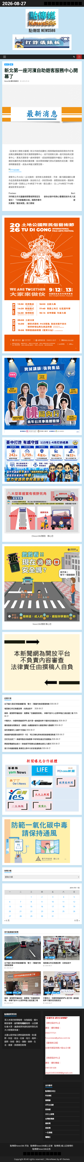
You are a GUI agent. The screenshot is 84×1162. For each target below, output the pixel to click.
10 (53, 902)
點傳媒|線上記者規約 (63, 1145)
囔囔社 (48, 1137)
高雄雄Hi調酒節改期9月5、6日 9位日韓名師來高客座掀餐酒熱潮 (29, 734)
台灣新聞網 (49, 1118)
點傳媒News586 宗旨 (19, 1145)
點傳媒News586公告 (41, 1149)
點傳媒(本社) (50, 1091)
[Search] (74, 57)
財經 (11, 64)
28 (21, 916)
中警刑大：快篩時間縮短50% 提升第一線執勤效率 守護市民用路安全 (31, 720)
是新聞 (48, 1127)
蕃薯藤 (48, 1100)
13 (10, 906)
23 (42, 911)
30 (42, 916)
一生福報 (48, 1132)
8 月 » (77, 920)
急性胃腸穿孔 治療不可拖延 (15, 730)
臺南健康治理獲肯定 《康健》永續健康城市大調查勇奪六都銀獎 (29, 725)
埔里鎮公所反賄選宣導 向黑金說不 (19, 708)
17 (53, 906)
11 (63, 902)
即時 (79, 57)
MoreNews (51, 1159)
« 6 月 (7, 920)
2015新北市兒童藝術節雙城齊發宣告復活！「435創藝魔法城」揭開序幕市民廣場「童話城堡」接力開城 (25, 198)
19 (74, 906)
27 (10, 916)
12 (74, 902)
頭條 (19, 992)
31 (53, 916)
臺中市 (15, 992)
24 (53, 911)
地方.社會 (9, 957)
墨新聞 (48, 1123)
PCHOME (48, 1095)
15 (31, 906)
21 (21, 911)
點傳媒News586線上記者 (41, 1145)
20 (10, 911)
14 (21, 906)
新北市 (6, 64)
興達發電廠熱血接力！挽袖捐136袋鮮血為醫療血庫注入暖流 (27, 743)
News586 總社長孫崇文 (11, 81)
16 (42, 906)
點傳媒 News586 (42, 30)
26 (74, 911)
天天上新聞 (49, 1114)
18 (63, 906)
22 (31, 911)
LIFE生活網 (49, 1104)
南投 (46, 957)
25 (63, 911)
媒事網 (48, 1109)
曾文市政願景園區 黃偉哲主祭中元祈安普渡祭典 (23, 748)
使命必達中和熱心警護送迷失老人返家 (59, 196)
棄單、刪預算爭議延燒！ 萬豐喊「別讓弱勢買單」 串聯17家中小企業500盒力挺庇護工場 (38, 713)
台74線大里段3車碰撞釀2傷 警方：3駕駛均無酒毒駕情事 (27, 703)
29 (31, 916)
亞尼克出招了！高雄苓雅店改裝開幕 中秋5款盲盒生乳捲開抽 (27, 739)
